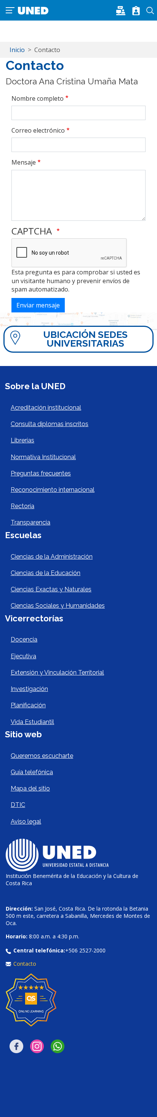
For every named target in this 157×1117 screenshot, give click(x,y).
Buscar (150, 10)
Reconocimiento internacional (53, 489)
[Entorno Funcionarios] (136, 10)
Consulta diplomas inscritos (49, 424)
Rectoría (22, 506)
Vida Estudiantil (32, 722)
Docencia (24, 639)
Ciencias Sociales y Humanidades (58, 605)
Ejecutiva (23, 656)
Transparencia (30, 522)
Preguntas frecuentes (41, 473)
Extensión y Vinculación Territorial (57, 672)
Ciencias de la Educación (45, 573)
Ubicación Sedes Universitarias (85, 339)
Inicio (17, 50)
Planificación (28, 705)
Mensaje (23, 162)
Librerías (22, 440)
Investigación (29, 688)
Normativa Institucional (43, 457)
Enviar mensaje (38, 305)
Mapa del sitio (30, 788)
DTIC (18, 804)
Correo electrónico (38, 130)
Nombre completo (37, 98)
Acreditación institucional (46, 407)
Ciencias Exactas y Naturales (51, 589)
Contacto (24, 963)
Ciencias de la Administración (52, 556)
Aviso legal (26, 821)
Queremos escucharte (42, 755)
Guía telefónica (32, 772)
